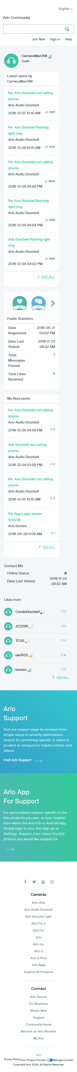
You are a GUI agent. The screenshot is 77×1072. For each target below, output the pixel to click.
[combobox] (38, 29)
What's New (38, 1010)
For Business (38, 1003)
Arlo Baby (38, 965)
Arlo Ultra (38, 902)
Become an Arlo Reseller (38, 1031)
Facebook (25, 881)
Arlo (38, 937)
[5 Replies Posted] (38, 303)
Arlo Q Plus (38, 958)
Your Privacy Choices (33, 1060)
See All (48, 277)
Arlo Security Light (38, 916)
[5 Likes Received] (19, 303)
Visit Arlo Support (17, 760)
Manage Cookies (63, 1060)
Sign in (55, 39)
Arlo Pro (38, 930)
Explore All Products (38, 972)
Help (68, 39)
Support (38, 1017)
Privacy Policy (12, 1059)
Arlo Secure (38, 996)
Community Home (39, 1024)
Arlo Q (38, 951)
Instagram (51, 881)
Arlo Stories (17, 526)
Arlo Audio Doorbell (23, 105)
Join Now (38, 39)
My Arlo (6, 2)
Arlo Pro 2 (38, 923)
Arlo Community (16, 18)
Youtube (43, 881)
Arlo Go (38, 944)
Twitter (34, 881)
